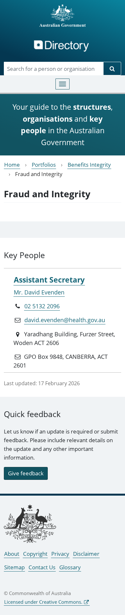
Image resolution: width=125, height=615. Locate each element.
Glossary (70, 567)
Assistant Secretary (49, 280)
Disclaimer (86, 553)
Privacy (60, 553)
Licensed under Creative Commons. (43, 602)
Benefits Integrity (89, 164)
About (11, 553)
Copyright (35, 553)
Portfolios (44, 164)
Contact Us (42, 567)
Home (12, 164)
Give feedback (26, 473)
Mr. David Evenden (39, 292)
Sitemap (14, 567)
